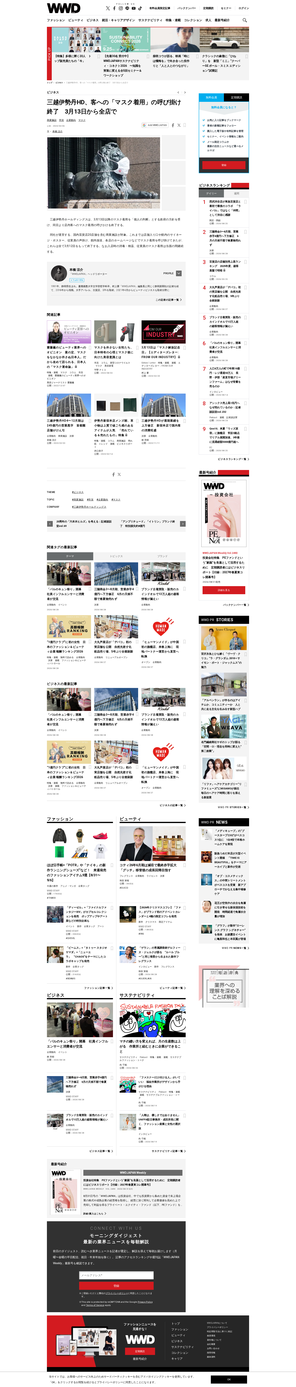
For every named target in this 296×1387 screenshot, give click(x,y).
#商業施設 (78, 499)
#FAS (141, 934)
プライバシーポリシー (117, 1293)
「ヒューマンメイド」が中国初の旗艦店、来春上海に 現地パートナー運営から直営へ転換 (160, 649)
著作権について (214, 1340)
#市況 (90, 499)
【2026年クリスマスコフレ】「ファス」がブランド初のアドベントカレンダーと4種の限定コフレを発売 (160, 912)
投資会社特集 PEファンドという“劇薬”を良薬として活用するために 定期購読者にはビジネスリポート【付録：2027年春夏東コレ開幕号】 (224, 567)
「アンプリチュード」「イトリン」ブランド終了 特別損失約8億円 (147, 523)
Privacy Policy (145, 1302)
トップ (175, 1323)
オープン (145, 662)
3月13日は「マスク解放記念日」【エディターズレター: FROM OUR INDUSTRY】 (161, 352)
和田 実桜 (124, 880)
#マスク (116, 499)
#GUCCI (124, 888)
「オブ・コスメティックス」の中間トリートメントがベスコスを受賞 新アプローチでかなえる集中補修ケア (230, 884)
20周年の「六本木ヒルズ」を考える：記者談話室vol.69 (84, 523)
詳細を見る (224, 590)
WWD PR (232, 807)
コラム (72, 372)
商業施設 (52, 120)
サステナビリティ (150, 20)
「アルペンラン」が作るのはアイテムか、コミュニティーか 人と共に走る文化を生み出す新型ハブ (220, 705)
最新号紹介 (222, 20)
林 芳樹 (145, 440)
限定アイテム (165, 922)
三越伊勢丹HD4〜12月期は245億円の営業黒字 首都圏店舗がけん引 (66, 425)
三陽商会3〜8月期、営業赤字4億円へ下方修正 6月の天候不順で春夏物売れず (114, 594)
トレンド (103, 444)
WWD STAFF (53, 890)
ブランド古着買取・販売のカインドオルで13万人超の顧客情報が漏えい (160, 594)
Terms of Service (95, 1305)
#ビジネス (78, 492)
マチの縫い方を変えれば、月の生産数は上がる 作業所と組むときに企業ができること (150, 1046)
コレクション (193, 20)
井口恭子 (98, 451)
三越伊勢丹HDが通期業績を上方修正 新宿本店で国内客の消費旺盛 (161, 425)
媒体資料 (211, 1357)
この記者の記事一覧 (167, 299)
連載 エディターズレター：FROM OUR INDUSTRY (161, 366)
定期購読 (208, 8)
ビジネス (93, 20)
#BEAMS (70, 978)
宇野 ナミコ (100, 370)
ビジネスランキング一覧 (232, 459)
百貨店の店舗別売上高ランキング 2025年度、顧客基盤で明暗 (225, 266)
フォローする (77, 280)
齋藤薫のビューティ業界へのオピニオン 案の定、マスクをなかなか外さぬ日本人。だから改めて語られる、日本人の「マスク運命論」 (66, 357)
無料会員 (211, 97)
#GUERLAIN (145, 978)
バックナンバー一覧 (234, 605)
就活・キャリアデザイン (118, 20)
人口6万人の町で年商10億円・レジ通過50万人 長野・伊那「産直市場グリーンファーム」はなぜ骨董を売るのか (225, 377)
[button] (246, 20)
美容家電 (109, 366)
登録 (223, 165)
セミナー (226, 8)
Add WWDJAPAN (157, 125)
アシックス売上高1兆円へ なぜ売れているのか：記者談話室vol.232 (225, 407)
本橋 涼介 (57, 131)
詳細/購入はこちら (93, 1213)
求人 (208, 20)
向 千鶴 (123, 1065)
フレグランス (126, 876)
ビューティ (75, 20)
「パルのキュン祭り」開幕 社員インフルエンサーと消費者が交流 (65, 594)
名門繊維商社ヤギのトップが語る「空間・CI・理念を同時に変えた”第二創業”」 (221, 746)
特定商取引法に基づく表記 (219, 1331)
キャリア (177, 1358)
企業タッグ (83, 886)
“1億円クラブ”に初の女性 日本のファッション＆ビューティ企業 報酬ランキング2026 (66, 646)
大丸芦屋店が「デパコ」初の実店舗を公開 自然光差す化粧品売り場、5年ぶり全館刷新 (113, 646)
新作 (79, 926)
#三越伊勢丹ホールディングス (89, 506)
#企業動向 (102, 499)
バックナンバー (187, 8)
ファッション (56, 20)
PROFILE (169, 273)
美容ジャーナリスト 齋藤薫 (60, 382)
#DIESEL (70, 938)
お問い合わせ (213, 1348)
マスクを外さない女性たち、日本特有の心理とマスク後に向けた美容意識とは (114, 352)
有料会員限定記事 (159, 8)
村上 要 (145, 373)
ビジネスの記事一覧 (171, 805)
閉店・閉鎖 (214, 220)
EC (210, 447)
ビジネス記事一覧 (99, 1151)
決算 (71, 436)
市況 (61, 120)
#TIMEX (51, 898)
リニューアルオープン (117, 657)
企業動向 (71, 120)
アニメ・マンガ (68, 886)
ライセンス (152, 876)
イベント (62, 604)
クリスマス (150, 922)
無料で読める (67, 657)
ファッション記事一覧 (97, 988)
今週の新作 (52, 886)
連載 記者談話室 (228, 417)
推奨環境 (211, 1336)
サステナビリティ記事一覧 (167, 1151)
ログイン (244, 8)
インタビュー (145, 966)
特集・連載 (173, 20)
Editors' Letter (149, 363)
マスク (82, 120)
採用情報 (211, 1353)
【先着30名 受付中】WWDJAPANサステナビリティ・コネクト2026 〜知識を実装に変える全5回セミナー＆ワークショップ (122, 65)
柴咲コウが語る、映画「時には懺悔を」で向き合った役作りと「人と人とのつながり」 (171, 60)
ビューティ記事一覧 (171, 988)
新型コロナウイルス (120, 363)
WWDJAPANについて (217, 1323)
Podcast (144, 1057)
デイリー (211, 193)
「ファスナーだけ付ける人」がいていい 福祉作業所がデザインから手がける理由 (159, 1082)
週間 (236, 193)
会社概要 (211, 1344)
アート (100, 926)
